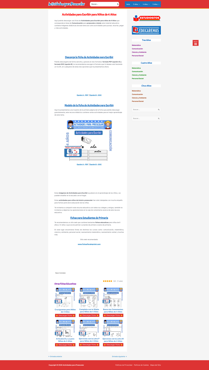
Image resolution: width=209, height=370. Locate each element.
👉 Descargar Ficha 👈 (65, 315)
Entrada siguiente (119, 356)
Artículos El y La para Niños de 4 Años (65, 340)
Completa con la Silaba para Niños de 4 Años (89, 310)
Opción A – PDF (82, 95)
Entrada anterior (55, 356)
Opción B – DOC (96, 95)
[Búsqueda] (118, 4)
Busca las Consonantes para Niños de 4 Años (113, 310)
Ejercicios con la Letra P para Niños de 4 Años (89, 340)
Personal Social (138, 56)
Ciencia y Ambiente (139, 52)
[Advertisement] (89, 43)
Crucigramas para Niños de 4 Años (65, 310)
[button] (139, 4)
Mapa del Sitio (155, 365)
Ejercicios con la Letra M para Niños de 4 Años (113, 340)
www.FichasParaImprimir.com (89, 244)
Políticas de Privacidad (123, 365)
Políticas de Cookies (141, 365)
